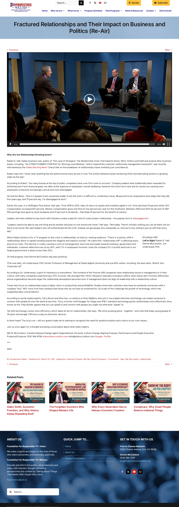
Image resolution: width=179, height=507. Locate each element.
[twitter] (95, 3)
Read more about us (17, 479)
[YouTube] (134, 472)
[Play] (10, 144)
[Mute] (163, 144)
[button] (89, 99)
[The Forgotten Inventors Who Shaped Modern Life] (68, 383)
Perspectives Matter (18, 359)
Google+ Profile (103, 336)
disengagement (140, 218)
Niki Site (86, 359)
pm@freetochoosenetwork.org (135, 461)
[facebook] (90, 3)
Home (68, 446)
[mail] (105, 3)
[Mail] (140, 472)
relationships (145, 359)
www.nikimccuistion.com (55, 336)
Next (167, 50)
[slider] (87, 144)
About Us (69, 452)
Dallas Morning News (36, 167)
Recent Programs (98, 359)
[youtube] (100, 3)
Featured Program (74, 359)
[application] (89, 99)
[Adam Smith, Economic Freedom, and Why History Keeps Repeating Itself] (26, 383)
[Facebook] (122, 472)
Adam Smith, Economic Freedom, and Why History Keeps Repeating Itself (23, 410)
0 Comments (113, 359)
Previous (13, 50)
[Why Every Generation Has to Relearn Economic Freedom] (111, 383)
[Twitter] (128, 472)
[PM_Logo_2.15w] (21, 3)
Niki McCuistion (132, 359)
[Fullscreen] (168, 144)
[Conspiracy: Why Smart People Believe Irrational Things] (153, 383)
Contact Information (75, 458)
